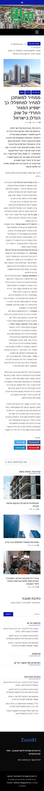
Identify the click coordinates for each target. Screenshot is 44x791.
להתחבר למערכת (31, 602)
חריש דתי (36, 92)
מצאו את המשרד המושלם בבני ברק (22, 542)
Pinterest (33, 447)
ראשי (22, 92)
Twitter (19, 442)
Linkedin (19, 447)
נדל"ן (28, 92)
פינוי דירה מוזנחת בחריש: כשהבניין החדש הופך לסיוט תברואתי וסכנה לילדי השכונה (22, 581)
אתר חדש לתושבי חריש (17, 462)
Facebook (33, 442)
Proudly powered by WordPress (21, 779)
